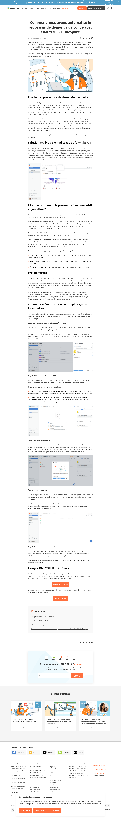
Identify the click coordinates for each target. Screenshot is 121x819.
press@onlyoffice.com (99, 773)
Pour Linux (36, 752)
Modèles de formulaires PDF (18, 764)
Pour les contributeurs (36, 785)
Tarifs (49, 8)
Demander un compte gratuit (38, 777)
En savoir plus (33, 805)
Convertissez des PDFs (17, 788)
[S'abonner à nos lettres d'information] (12, 810)
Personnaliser (39, 810)
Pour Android (66, 752)
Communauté (53, 776)
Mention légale (54, 792)
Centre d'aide (53, 778)
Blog (12, 15)
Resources (65, 8)
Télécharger (82, 8)
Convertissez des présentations (19, 786)
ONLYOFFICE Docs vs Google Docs (78, 766)
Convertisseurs (16, 775)
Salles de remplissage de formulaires (43, 625)
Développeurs (41, 8)
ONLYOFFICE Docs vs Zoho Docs (77, 768)
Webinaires (53, 782)
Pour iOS (80, 752)
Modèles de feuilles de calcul (18, 768)
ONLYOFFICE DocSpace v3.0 (40, 621)
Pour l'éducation (36, 761)
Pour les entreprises (23, 15)
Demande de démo (55, 789)
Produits (24, 8)
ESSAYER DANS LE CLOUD (60, 584)
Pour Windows (20, 752)
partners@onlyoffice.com (100, 769)
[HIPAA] (51, 767)
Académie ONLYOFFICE (56, 780)
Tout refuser (25, 810)
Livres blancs (53, 785)
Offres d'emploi (34, 792)
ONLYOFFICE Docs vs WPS (76, 773)
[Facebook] (78, 38)
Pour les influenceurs (35, 789)
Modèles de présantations (18, 771)
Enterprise (32, 8)
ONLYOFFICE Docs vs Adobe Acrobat (79, 775)
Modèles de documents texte (18, 766)
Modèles (14, 761)
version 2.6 (40, 148)
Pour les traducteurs (35, 787)
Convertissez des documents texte (18, 779)
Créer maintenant (77, 675)
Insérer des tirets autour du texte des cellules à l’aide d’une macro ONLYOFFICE (59, 721)
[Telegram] (89, 38)
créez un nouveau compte (66, 328)
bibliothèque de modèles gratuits (68, 397)
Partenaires (56, 8)
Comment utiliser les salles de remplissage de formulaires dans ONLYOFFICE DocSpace (59, 629)
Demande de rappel (99, 775)
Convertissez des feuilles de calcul (18, 783)
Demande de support (55, 787)
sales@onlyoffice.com (99, 765)
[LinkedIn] (83, 38)
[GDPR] (55, 767)
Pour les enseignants (35, 766)
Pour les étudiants (35, 764)
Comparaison (73, 761)
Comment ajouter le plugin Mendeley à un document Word (25, 720)
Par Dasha (44, 38)
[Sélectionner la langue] (112, 8)
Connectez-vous (33, 328)
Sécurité (52, 761)
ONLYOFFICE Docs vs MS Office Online (79, 764)
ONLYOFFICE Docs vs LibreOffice (77, 771)
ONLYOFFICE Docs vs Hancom (77, 778)
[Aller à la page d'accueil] (13, 8)
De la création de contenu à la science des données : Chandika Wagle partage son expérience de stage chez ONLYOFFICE (93, 721)
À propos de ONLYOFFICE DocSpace (42, 617)
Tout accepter (54, 810)
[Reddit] (86, 38)
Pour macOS (50, 752)
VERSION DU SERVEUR (60, 598)
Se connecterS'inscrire (96, 8)
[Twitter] (81, 38)
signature (80, 226)
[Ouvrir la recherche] (108, 8)
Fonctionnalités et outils (36, 775)
